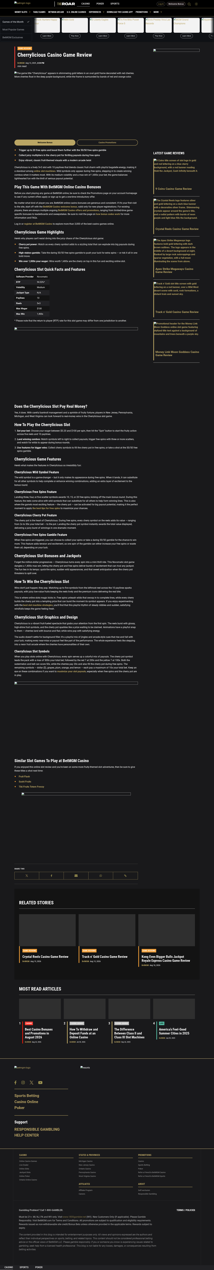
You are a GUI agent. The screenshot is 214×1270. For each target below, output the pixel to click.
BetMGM (21, 63)
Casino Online (26, 1102)
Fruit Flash (24, 776)
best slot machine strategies (38, 605)
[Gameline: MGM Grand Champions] (187, 25)
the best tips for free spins (46, 508)
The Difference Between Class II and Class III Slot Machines (129, 1033)
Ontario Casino (85, 1169)
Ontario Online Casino (28, 1180)
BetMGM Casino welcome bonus (60, 206)
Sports (114, 3)
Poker (100, 3)
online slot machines (44, 171)
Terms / (181, 1210)
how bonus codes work (107, 214)
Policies (190, 1210)
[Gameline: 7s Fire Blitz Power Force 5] (131, 25)
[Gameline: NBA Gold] (75, 25)
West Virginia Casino (87, 1176)
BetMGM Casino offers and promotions (78, 210)
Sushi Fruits (25, 781)
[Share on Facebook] (51, 875)
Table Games (39, 12)
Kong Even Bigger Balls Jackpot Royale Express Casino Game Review (166, 959)
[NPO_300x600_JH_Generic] (176, 96)
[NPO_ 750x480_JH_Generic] (76, 827)
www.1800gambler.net (74, 1216)
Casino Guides (76, 1023)
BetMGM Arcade (56, 12)
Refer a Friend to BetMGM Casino (152, 1172)
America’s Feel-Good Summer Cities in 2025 (174, 1031)
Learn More (47, 36)
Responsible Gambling (37, 1129)
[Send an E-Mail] (76, 875)
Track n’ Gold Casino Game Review (105, 957)
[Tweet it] (27, 875)
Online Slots (24, 1169)
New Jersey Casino (87, 1165)
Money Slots (21, 12)
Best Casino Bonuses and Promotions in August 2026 (39, 1033)
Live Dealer (23, 1165)
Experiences (95, 12)
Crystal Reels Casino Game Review (45, 957)
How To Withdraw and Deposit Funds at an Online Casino (84, 1033)
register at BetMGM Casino (38, 223)
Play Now (75, 36)
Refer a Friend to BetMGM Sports (151, 1176)
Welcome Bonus (45, 142)
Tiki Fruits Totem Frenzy (31, 786)
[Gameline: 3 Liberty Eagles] (103, 25)
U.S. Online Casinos (76, 12)
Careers (82, 1194)
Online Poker (24, 1176)
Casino (85, 3)
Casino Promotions (107, 142)
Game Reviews (24, 48)
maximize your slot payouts (71, 671)
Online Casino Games (28, 1161)
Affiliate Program (85, 1190)
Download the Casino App (120, 12)
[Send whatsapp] (101, 875)
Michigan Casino (85, 1161)
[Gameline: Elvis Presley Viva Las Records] (159, 25)
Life (161, 1023)
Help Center (26, 1135)
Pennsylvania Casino (87, 1172)
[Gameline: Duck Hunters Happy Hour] (47, 25)
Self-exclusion (144, 1190)
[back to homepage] (34, 4)
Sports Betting (26, 1095)
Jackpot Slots (25, 1172)
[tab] (16, 22)
